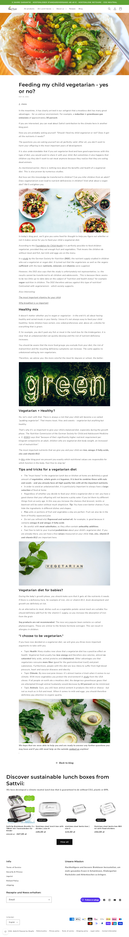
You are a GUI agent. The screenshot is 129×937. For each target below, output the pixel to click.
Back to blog (66, 762)
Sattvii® (16, 931)
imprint (9, 876)
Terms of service (68, 931)
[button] (45, 8)
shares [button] (24, 104)
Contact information (109, 931)
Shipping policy (82, 931)
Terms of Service (13, 867)
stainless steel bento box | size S (77, 827)
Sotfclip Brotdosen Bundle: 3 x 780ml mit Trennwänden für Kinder (20, 828)
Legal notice (95, 931)
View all (64, 842)
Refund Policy (12, 881)
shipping (10, 885)
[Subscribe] (49, 900)
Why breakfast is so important (33, 303)
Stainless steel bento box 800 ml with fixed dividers (108, 827)
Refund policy (41, 931)
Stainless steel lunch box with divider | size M (50, 827)
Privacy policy (54, 931)
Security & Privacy (14, 872)
